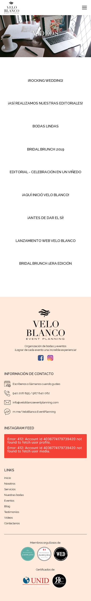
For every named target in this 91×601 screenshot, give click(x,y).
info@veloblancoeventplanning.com (36, 402)
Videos (8, 517)
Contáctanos (12, 523)
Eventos (9, 500)
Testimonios (11, 512)
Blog (7, 506)
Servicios (9, 489)
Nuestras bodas (14, 495)
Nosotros (9, 483)
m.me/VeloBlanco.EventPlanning (34, 411)
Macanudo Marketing (54, 595)
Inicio (7, 477)
